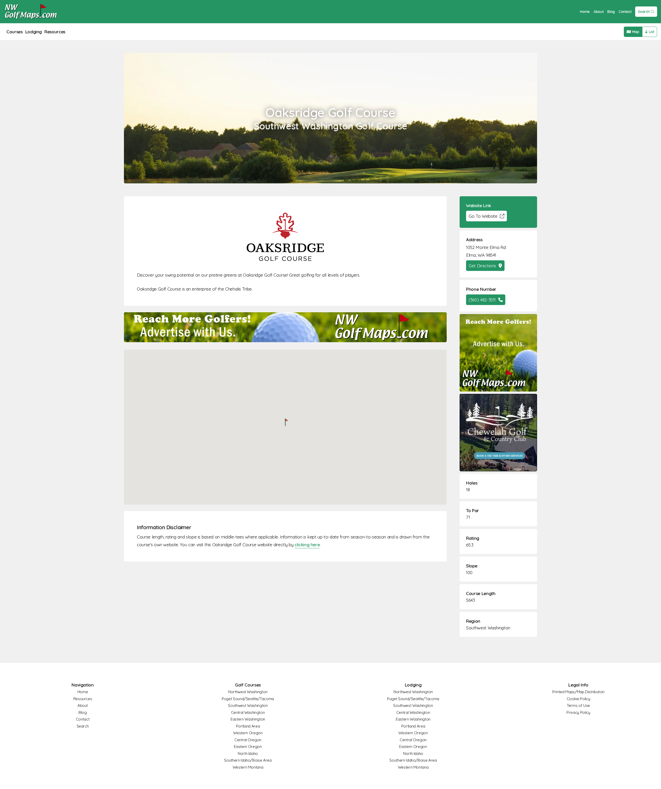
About (598, 11)
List (651, 31)
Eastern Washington (248, 719)
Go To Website (483, 216)
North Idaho (248, 753)
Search (643, 11)
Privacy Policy (578, 712)
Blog (611, 11)
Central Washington (248, 712)
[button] (285, 422)
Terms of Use (578, 705)
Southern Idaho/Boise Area (247, 760)
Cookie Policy (578, 698)
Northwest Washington (247, 691)
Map (635, 31)
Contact (625, 11)
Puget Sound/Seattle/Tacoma (248, 698)
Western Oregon (247, 732)
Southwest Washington (488, 627)
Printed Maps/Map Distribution (578, 691)
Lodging (33, 31)
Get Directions (482, 265)
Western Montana (248, 767)
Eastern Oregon (248, 746)
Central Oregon (247, 739)
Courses (14, 31)
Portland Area (248, 726)
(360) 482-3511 (482, 299)
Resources (54, 31)
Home (585, 11)
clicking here (307, 544)
